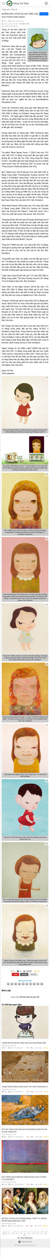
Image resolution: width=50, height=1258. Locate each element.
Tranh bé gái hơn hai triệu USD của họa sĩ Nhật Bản (24, 1043)
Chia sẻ (14, 9)
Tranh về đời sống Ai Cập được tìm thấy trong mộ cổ (25, 1087)
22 (45, 1233)
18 (29, 1233)
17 (25, 1233)
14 (12, 1233)
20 (37, 1233)
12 (4, 1233)
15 (17, 1233)
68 (24, 1235)
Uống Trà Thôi (20, 3)
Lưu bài (24, 974)
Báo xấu (33, 974)
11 (46, 1232)
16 (21, 1233)
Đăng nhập (15, 997)
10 (42, 1232)
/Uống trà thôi (27, 1242)
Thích (15, 974)
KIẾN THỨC (25, 24)
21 (41, 1233)
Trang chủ (6, 9)
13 (8, 1233)
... (11, 1232)
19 (33, 1233)
